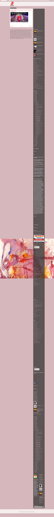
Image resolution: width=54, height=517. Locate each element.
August (36, 136)
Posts (35, 246)
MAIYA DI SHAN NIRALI (36, 66)
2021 (35, 96)
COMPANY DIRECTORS (36, 65)
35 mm (43, 484)
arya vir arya (35, 301)
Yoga (34, 317)
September (36, 135)
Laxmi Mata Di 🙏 (36, 396)
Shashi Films (35, 282)
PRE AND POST (35, 326)
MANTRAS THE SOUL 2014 (37, 69)
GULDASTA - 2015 (36, 85)
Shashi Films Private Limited (36, 479)
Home (21, 26)
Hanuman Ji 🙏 (35, 394)
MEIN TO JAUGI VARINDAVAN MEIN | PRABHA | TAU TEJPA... (38, 112)
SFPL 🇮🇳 (35, 281)
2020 (35, 97)
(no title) (35, 35)
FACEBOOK (35, 82)
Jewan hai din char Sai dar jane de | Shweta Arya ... (38, 110)
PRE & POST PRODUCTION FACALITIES (38, 88)
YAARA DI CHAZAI (36, 67)
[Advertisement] (37, 12)
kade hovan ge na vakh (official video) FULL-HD (40, 38)
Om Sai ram (35, 307)
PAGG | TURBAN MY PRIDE (37, 84)
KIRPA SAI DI (35, 338)
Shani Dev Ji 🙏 (35, 398)
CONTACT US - (35, 83)
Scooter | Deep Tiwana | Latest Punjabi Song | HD (40, 50)
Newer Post (12, 26)
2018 (35, 99)
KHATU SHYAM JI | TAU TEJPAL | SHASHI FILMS (38, 124)
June (35, 138)
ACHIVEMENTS (35, 324)
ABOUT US (35, 323)
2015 (35, 144)
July (35, 137)
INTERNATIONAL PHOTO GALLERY (38, 75)
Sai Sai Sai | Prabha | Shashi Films (41, 502)
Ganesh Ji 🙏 (40, 475)
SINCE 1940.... (35, 325)
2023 (35, 420)
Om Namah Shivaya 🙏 (36, 412)
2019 (35, 98)
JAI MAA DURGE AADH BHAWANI (37, 70)
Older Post (30, 26)
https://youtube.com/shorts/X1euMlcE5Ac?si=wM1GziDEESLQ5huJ (38, 273)
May (35, 139)
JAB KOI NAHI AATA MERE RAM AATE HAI (38, 74)
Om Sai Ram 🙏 (41, 482)
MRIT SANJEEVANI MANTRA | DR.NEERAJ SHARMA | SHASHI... (38, 114)
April (35, 140)
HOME (34, 59)
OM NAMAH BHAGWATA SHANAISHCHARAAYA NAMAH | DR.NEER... (38, 116)
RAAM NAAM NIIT (36, 68)
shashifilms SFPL (36, 316)
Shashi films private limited (37, 283)
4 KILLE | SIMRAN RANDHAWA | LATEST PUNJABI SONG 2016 (38, 107)
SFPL (34, 280)
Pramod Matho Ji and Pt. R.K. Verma (38, 278)
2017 (35, 100)
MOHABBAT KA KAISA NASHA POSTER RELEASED (40, 54)
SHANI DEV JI (36, 108)
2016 (35, 101)
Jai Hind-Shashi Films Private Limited (38, 306)
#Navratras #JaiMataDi (36, 300)
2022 (35, 95)
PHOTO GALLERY (36, 73)
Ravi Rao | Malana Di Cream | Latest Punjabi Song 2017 (40, 45)
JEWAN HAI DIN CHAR (37, 128)
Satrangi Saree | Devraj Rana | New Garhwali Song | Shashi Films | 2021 (40, 31)
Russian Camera (35, 279)
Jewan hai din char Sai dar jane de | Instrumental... (38, 129)
